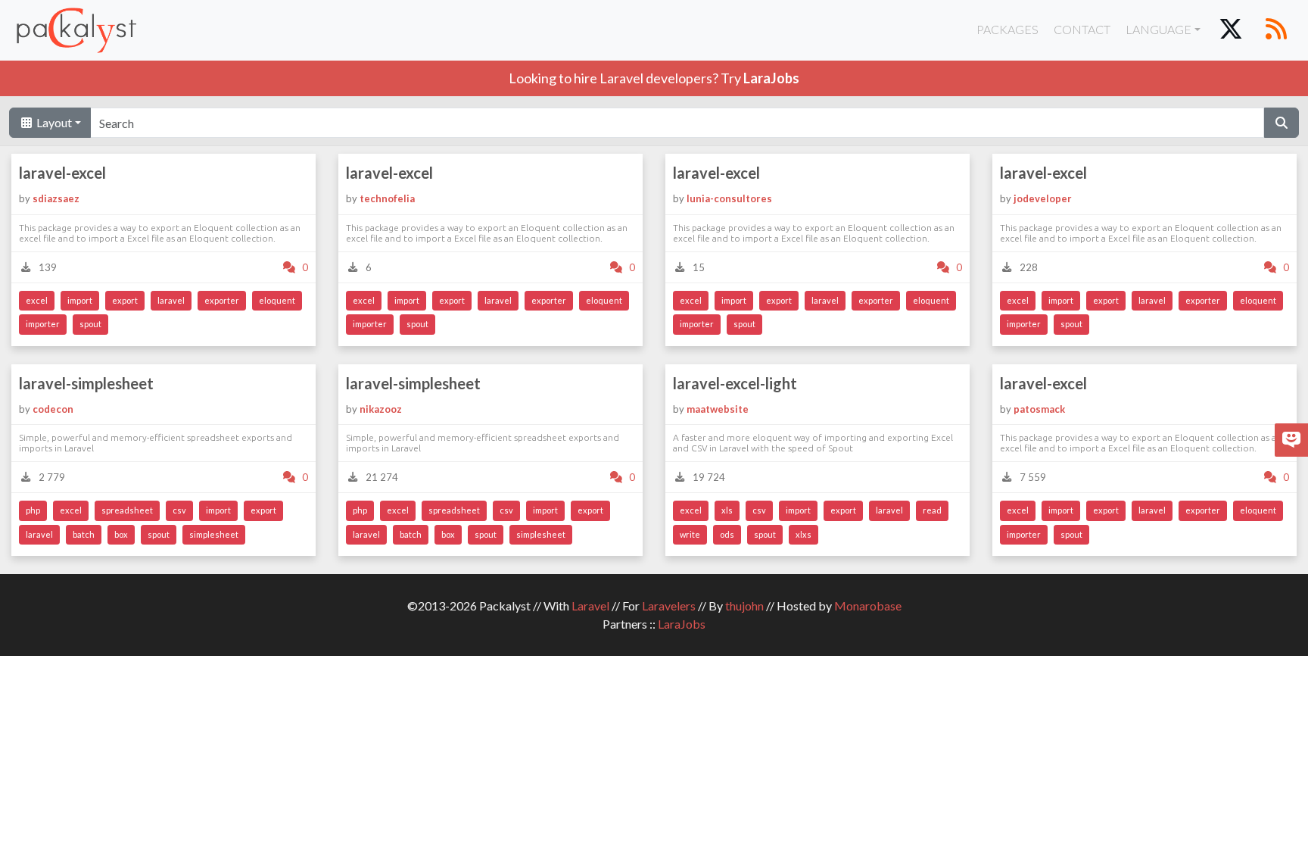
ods (727, 534)
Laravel (590, 605)
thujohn (744, 605)
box (121, 534)
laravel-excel (62, 173)
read (932, 510)
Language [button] (1158, 29)
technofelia (387, 198)
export (125, 300)
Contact (1082, 29)
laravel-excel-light (735, 383)
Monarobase (868, 605)
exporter (221, 300)
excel (37, 300)
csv (179, 510)
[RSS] (1276, 30)
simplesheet (213, 534)
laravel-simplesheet (86, 383)
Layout (53, 122)
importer (43, 324)
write (690, 534)
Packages (1007, 29)
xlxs (803, 534)
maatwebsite (718, 409)
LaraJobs (681, 624)
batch (84, 534)
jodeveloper (1043, 198)
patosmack (1039, 409)
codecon (53, 409)
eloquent (277, 300)
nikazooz (381, 409)
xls (727, 510)
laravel (171, 300)
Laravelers (669, 605)
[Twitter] (1231, 30)
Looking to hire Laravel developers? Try (654, 78)
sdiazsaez (56, 198)
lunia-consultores (729, 198)
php (33, 510)
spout (90, 324)
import (79, 300)
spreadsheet (127, 510)
